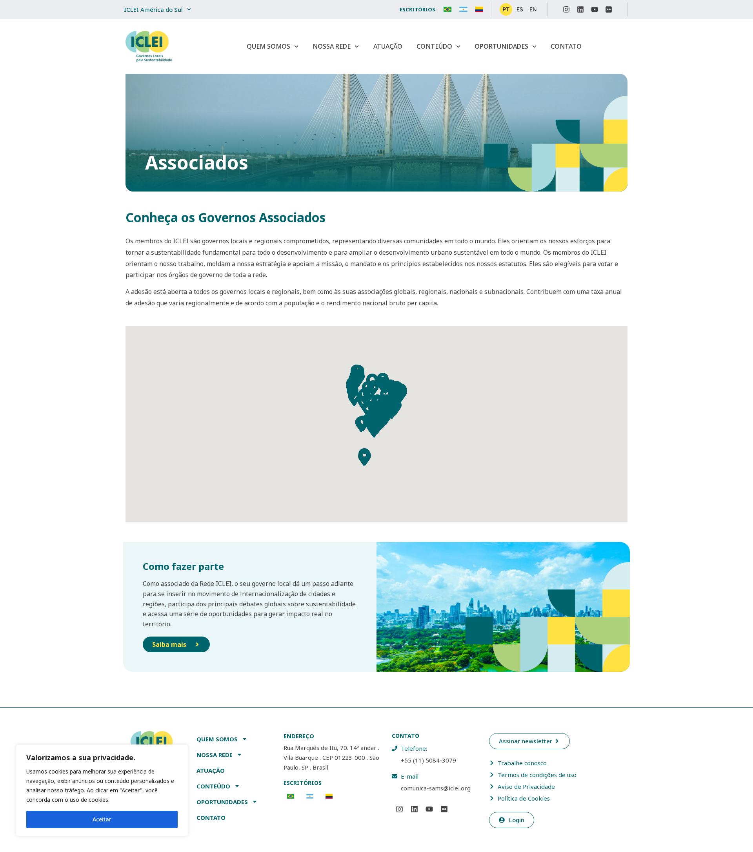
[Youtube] (594, 9)
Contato (566, 46)
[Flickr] (609, 9)
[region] (102, 790)
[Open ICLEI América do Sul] (189, 9)
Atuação (387, 46)
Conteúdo (434, 46)
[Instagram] (566, 9)
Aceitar (102, 819)
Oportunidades (501, 46)
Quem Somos (268, 46)
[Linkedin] (580, 9)
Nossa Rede (332, 46)
